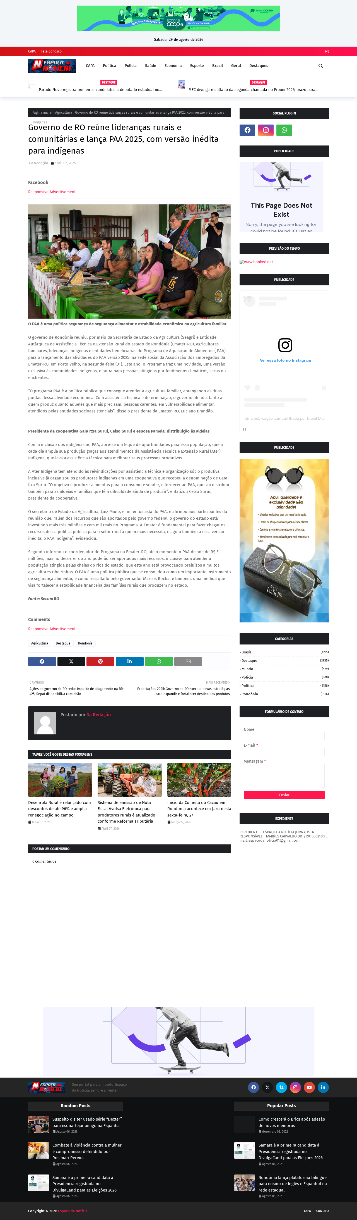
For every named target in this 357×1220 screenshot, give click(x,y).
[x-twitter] (267, 1087)
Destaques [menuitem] (258, 65)
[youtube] (309, 1087)
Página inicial (42, 112)
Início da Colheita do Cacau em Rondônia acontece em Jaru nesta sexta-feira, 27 (199, 809)
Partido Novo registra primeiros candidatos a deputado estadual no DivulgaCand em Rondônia (99, 89)
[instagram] (326, 51)
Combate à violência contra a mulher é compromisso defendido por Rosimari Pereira (87, 1151)
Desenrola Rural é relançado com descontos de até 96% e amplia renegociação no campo (59, 809)
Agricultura (63, 112)
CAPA (32, 51)
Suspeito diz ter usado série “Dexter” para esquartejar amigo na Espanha (87, 1122)
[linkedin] (323, 1087)
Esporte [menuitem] (197, 65)
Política (285, 686)
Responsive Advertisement (52, 192)
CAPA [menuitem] (90, 65)
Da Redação (38, 163)
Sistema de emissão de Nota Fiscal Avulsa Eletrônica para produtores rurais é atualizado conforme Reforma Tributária (126, 812)
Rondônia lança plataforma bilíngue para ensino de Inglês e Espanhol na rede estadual (293, 1184)
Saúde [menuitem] (150, 65)
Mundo (285, 669)
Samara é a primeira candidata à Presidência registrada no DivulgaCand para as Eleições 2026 (84, 1184)
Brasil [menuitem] (217, 65)
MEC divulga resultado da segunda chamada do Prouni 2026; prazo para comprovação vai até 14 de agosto (252, 89)
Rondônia (85, 643)
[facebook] (247, 130)
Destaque (63, 643)
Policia (285, 677)
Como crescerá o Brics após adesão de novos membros (292, 1122)
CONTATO (322, 1211)
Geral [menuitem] (236, 65)
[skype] (281, 1087)
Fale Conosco (51, 51)
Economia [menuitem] (173, 65)
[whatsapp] (284, 130)
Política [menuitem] (109, 65)
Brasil (285, 652)
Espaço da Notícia (73, 1211)
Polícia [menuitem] (131, 65)
